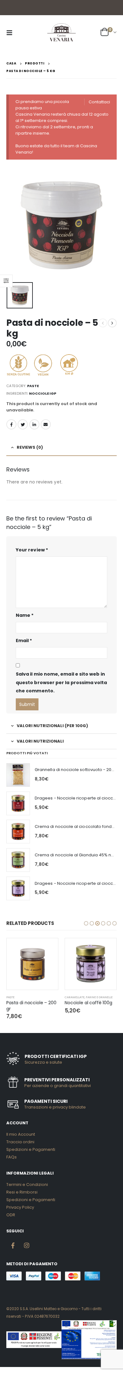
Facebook (11, 424)
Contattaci (99, 102)
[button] (86, 923)
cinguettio (23, 424)
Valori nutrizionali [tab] (40, 741)
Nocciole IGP (42, 393)
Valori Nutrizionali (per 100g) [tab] (52, 726)
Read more (47, 948)
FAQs (11, 1157)
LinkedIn (34, 424)
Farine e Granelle (99, 997)
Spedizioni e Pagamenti (30, 1149)
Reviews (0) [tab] (30, 447)
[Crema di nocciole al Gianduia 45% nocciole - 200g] (18, 860)
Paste (33, 385)
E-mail (46, 424)
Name (24, 615)
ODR (10, 1215)
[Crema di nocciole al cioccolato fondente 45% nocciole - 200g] (18, 831)
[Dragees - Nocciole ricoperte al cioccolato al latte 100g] (18, 888)
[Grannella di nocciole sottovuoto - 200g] (18, 775)
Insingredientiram (26, 1245)
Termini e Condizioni (27, 1185)
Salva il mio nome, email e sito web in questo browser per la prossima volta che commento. (61, 682)
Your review (32, 550)
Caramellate (75, 997)
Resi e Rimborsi (22, 1192)
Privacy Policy (20, 1207)
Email (24, 640)
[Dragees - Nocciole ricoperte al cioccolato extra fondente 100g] (18, 803)
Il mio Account (20, 1134)
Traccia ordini (20, 1142)
